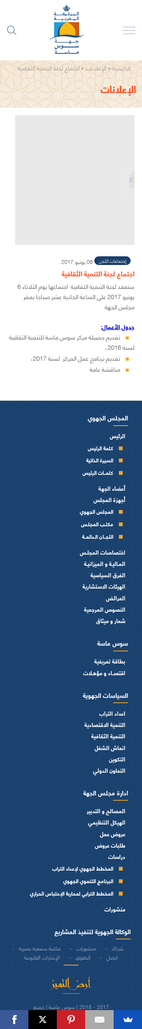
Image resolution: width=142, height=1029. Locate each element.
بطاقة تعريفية (109, 661)
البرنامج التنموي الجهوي (88, 880)
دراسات (116, 856)
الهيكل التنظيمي (106, 822)
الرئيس (117, 436)
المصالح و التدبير (106, 811)
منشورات (115, 909)
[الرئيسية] (71, 30)
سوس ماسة (112, 643)
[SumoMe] (128, 1019)
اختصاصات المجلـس (102, 552)
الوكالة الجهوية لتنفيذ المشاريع (93, 931)
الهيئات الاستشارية (104, 586)
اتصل (112, 957)
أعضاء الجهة (111, 488)
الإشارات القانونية (42, 957)
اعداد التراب (112, 713)
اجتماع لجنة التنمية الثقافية (49, 67)
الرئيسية (121, 67)
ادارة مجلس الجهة (105, 792)
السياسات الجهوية (105, 695)
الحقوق (83, 957)
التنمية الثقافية (108, 736)
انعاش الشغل (110, 747)
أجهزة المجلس (109, 499)
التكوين (117, 759)
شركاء (117, 947)
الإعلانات (95, 67)
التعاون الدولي (109, 770)
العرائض (115, 598)
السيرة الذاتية (99, 460)
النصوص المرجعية (104, 609)
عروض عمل (112, 834)
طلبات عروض (110, 845)
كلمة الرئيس (100, 448)
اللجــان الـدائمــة (97, 536)
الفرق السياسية (108, 575)
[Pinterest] (71, 1019)
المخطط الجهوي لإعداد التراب (82, 868)
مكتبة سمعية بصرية (40, 947)
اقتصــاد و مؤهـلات (104, 673)
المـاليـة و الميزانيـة (104, 563)
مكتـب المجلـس (97, 523)
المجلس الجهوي (108, 417)
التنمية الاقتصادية (104, 724)
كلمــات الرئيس (98, 472)
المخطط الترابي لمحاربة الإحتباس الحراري (71, 893)
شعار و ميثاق (110, 620)
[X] (42, 1019)
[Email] (99, 1019)
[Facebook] (14, 1019)
